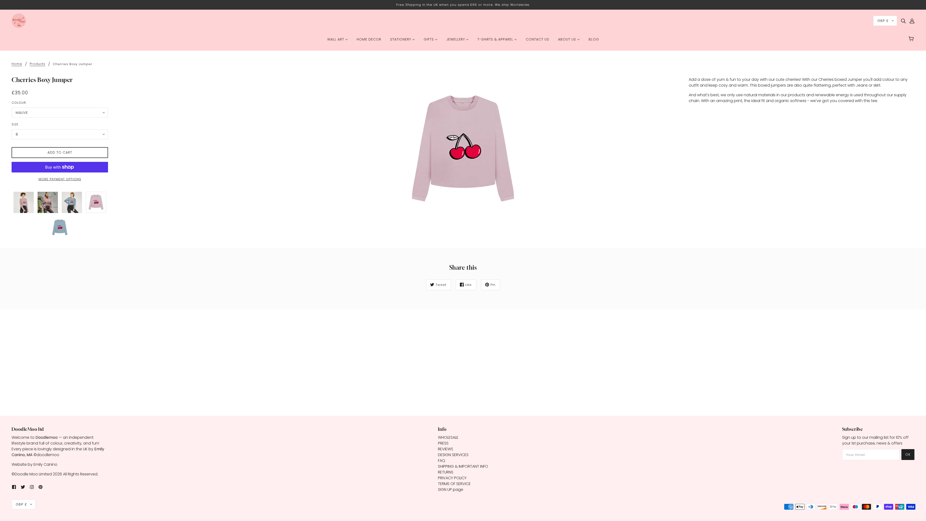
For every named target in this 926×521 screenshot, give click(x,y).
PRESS (443, 443)
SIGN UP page (450, 489)
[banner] (19, 20)
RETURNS (445, 472)
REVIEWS (445, 449)
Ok (908, 454)
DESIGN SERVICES (453, 455)
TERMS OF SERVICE (454, 484)
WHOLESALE (448, 437)
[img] (903, 21)
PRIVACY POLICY (452, 478)
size (15, 124)
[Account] (912, 21)
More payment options (60, 179)
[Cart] (912, 39)
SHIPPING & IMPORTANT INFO (463, 466)
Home (17, 64)
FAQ (441, 460)
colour (19, 102)
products (37, 64)
